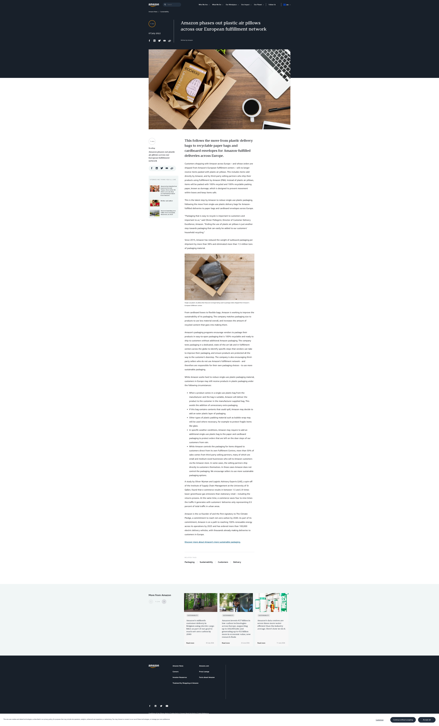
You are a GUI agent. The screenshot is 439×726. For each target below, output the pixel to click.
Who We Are (203, 4)
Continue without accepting (403, 720)
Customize (379, 720)
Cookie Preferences (203, 713)
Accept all (427, 720)
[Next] (164, 601)
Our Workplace (231, 4)
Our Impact (245, 4)
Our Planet (258, 4)
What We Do (216, 4)
